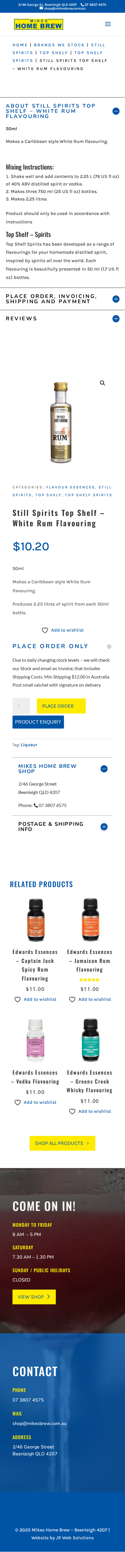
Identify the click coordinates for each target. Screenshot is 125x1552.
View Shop (31, 1297)
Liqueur (29, 744)
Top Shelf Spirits (88, 495)
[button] (102, 383)
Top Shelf (54, 52)
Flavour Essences (70, 487)
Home (20, 45)
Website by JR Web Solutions (62, 1537)
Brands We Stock (59, 45)
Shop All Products (59, 1143)
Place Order (58, 706)
